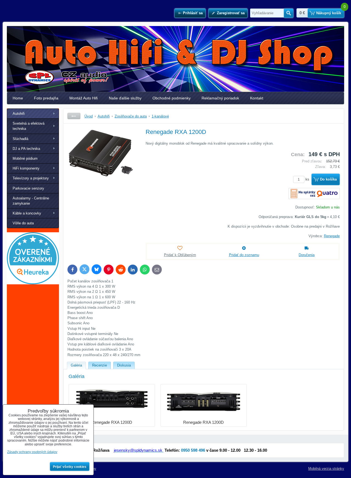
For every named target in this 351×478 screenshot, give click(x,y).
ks (308, 179)
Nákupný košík (328, 13)
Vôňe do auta (23, 223)
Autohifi (19, 113)
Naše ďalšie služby (125, 98)
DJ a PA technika (26, 149)
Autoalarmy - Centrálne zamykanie (31, 200)
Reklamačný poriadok (220, 98)
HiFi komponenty (26, 168)
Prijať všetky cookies (69, 467)
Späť (73, 116)
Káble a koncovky (27, 213)
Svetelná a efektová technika (28, 126)
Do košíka (328, 179)
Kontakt (256, 98)
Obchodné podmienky (171, 98)
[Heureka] (33, 283)
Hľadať (288, 13)
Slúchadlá (20, 139)
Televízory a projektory (31, 178)
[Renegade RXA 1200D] (101, 169)
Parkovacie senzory (28, 188)
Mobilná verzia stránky (326, 468)
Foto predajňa (46, 98)
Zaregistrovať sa (231, 13)
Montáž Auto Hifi (83, 98)
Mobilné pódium (25, 158)
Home (18, 98)
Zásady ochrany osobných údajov (32, 452)
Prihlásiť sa (193, 13)
